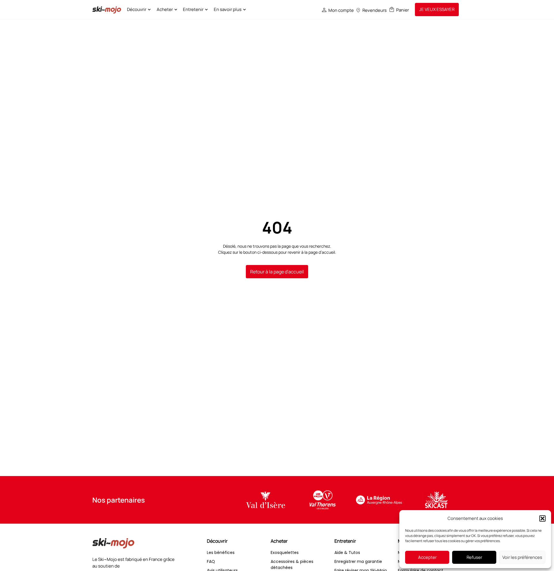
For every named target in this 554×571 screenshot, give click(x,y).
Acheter (165, 9)
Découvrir (136, 9)
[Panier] (392, 9)
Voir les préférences (522, 557)
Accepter (427, 557)
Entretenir (193, 9)
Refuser (474, 557)
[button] (542, 518)
